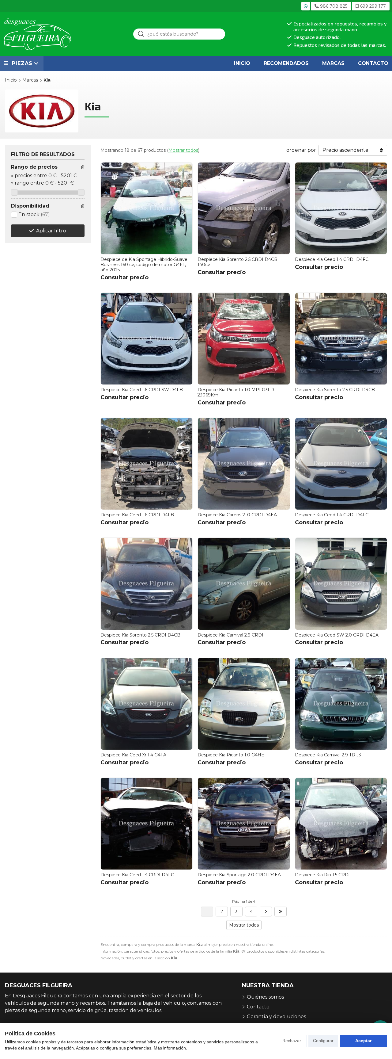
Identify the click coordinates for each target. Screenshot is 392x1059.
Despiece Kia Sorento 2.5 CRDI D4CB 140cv (237, 262)
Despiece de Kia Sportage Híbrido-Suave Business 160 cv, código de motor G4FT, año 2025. (143, 265)
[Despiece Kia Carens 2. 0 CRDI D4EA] (243, 464)
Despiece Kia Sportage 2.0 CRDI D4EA (239, 874)
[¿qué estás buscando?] (179, 34)
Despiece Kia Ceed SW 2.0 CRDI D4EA (337, 635)
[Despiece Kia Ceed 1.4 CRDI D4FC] (341, 208)
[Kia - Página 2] (266, 911)
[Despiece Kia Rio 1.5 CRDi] (341, 824)
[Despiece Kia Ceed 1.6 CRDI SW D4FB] (146, 338)
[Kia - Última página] (280, 911)
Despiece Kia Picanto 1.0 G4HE (231, 755)
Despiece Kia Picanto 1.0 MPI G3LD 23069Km (236, 392)
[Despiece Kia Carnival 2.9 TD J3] (341, 704)
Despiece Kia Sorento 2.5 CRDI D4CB (335, 389)
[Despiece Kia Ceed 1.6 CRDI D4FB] (146, 464)
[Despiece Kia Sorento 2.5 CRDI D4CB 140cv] (243, 208)
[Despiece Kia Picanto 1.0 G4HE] (243, 704)
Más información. (170, 1048)
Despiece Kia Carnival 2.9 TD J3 (328, 755)
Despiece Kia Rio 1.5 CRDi (322, 874)
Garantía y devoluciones (276, 1016)
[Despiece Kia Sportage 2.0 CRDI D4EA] (243, 824)
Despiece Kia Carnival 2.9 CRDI (230, 635)
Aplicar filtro (51, 231)
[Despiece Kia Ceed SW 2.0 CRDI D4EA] (341, 583)
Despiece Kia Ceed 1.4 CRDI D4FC (331, 259)
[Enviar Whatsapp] (305, 6)
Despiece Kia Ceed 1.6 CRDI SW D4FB (141, 389)
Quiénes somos (265, 997)
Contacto (258, 1007)
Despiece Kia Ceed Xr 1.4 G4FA (133, 755)
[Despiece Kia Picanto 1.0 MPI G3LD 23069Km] (243, 338)
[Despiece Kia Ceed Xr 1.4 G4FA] (146, 704)
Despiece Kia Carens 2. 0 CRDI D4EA (237, 515)
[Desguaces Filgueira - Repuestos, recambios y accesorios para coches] (37, 34)
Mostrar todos (183, 150)
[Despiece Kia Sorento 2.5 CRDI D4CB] (341, 338)
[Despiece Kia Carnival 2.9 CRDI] (243, 583)
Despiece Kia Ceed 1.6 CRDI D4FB (137, 515)
